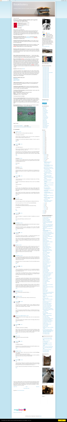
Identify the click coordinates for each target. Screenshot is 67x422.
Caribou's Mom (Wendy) (46, 256)
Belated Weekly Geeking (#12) (48, 167)
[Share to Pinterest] (28, 125)
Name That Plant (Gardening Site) (48, 346)
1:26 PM (21, 324)
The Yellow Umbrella (46, 350)
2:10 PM (21, 144)
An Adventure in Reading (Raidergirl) (48, 233)
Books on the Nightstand (46, 252)
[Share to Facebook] (27, 125)
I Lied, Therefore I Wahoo (47, 170)
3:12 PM (21, 341)
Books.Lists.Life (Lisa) (46, 253)
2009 (44, 152)
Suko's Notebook (45, 312)
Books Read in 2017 (46, 88)
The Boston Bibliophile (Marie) (47, 315)
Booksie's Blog (45, 254)
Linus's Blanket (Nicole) (46, 281)
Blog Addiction (45, 239)
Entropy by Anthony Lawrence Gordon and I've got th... (48, 201)
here (22, 25)
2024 (44, 133)
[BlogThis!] (25, 125)
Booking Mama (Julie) (46, 248)
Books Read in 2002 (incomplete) (48, 72)
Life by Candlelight (45, 280)
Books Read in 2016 (46, 87)
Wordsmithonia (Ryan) (46, 332)
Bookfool (17, 144)
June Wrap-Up (46, 199)
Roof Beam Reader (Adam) (47, 304)
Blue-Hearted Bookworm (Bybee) (48, 241)
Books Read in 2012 (46, 83)
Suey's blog (44, 311)
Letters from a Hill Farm (46, 279)
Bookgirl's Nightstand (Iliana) (47, 247)
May (44, 204)
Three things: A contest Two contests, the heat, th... (48, 172)
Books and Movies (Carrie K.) (47, 249)
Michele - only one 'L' (16, 80)
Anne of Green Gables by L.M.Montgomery (47, 188)
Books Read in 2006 (46, 76)
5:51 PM (21, 158)
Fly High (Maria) (45, 268)
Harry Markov (18, 255)
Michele (23, 68)
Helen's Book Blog (45, 271)
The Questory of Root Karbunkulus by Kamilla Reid (48, 192)
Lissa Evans (44, 119)
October (45, 157)
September (45, 158)
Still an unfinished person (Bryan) (48, 308)
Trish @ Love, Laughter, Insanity (21, 315)
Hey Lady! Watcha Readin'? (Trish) (48, 272)
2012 (44, 148)
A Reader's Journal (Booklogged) (48, 225)
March (45, 206)
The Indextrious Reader (46, 317)
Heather (17, 131)
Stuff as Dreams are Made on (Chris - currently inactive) (48, 310)
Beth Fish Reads (45, 237)
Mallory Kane (45, 120)
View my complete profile (45, 46)
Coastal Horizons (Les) (46, 258)
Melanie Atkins (45, 122)
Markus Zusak (45, 121)
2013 (44, 147)
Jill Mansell (44, 113)
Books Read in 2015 (46, 86)
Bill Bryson (44, 108)
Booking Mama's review (29, 37)
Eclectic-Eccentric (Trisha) (46, 265)
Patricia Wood (45, 124)
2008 (44, 153)
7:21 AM (21, 232)
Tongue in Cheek (45, 326)
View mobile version (26, 388)
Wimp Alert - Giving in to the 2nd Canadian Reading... (48, 198)
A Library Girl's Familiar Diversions (48, 224)
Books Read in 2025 (46, 97)
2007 (44, 210)
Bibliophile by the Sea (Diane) (47, 238)
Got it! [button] (62, 420)
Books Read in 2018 (46, 89)
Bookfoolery (20, 4)
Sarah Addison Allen (46, 125)
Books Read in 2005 (46, 75)
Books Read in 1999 (46, 69)
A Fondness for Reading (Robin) (47, 221)
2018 (44, 141)
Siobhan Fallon (45, 127)
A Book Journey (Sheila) (46, 219)
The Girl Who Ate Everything (47, 349)
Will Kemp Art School (46, 351)
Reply (16, 141)
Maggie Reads (45, 285)
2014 (44, 146)
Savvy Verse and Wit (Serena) (47, 305)
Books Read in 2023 (46, 95)
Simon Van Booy (45, 126)
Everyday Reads (45, 267)
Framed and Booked (46, 269)
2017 (44, 142)
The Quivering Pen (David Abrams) (48, 318)
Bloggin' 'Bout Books (46, 240)
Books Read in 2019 (46, 90)
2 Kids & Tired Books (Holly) (47, 217)
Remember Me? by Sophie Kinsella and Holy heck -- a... (48, 176)
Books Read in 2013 (46, 84)
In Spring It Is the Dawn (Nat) (47, 273)
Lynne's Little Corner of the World (48, 284)
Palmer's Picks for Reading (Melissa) (48, 292)
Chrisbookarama (45, 257)
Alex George (45, 107)
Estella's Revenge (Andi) (46, 266)
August (45, 159)
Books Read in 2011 (46, 82)
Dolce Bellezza (45, 264)
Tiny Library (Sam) (45, 325)
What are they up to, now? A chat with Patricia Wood (48, 169)
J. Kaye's (27, 36)
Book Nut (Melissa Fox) (46, 246)
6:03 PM (21, 167)
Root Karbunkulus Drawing (47, 179)
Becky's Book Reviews (46, 235)
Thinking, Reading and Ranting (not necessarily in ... (48, 165)
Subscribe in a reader (45, 100)
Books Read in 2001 (46, 71)
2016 (44, 143)
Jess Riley (17, 296)
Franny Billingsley (45, 112)
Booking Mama (15, 78)
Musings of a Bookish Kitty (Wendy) (48, 286)
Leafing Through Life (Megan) (47, 278)
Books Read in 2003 (46, 73)
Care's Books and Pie (46, 255)
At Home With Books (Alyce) (47, 234)
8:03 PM (21, 213)
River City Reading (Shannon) (47, 303)
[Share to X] (26, 125)
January (45, 209)
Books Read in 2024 (46, 96)
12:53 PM (19, 131)
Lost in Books (45, 282)
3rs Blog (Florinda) (45, 218)
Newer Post (15, 386)
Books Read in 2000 (46, 70)
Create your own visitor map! (17, 412)
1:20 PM (27, 315)
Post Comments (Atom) (20, 390)
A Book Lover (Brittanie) (46, 220)
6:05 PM (21, 266)
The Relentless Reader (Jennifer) (48, 320)
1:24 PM (21, 255)
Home (26, 386)
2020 (44, 138)
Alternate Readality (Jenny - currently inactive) (47, 230)
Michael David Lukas (46, 123)
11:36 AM (20, 296)
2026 (44, 131)
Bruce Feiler (44, 109)
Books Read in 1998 (46, 68)
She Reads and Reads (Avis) (47, 306)
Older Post (37, 386)
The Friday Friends (45, 316)
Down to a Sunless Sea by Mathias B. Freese (47, 162)
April (44, 205)
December (45, 154)
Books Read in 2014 (46, 85)
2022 (44, 136)
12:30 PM (21, 301)
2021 (44, 137)
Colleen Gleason (45, 110)
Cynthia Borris (45, 111)
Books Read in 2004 (46, 74)
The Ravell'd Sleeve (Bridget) (47, 319)
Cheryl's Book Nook (16, 79)
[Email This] (24, 125)
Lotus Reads (45, 283)
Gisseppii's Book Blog (46, 270)
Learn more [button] (29, 420)
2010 (44, 151)
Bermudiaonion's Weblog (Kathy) (47, 236)
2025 (44, 132)
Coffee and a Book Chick (46, 259)
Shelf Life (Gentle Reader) (47, 307)
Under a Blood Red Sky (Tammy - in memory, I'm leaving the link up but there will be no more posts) (48, 331)
